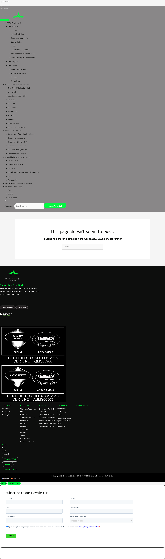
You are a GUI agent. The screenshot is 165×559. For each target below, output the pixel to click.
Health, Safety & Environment (23, 57)
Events (10, 194)
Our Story (14, 30)
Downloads (12, 197)
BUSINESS (42, 405)
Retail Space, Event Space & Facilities (23, 172)
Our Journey (13, 26)
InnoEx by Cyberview (16, 127)
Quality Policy (16, 42)
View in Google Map (8, 307)
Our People (12, 65)
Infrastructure (13, 123)
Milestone (15, 46)
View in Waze (22, 307)
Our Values (15, 77)
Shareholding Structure (20, 49)
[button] (6, 201)
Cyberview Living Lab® (17, 142)
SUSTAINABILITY (82, 405)
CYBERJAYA (24, 405)
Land (10, 176)
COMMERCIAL (62, 405)
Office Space (13, 160)
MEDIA (4, 444)
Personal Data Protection (106, 476)
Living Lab (12, 92)
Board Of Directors (18, 69)
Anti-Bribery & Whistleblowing (23, 53)
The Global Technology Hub (19, 88)
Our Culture (15, 81)
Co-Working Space (15, 164)
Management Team (18, 73)
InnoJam (11, 103)
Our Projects (13, 61)
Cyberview (4, 1)
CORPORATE (6, 405)
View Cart (3, 483)
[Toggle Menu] (4, 20)
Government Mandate (19, 38)
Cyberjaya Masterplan (16, 138)
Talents (11, 119)
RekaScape (12, 100)
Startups (11, 115)
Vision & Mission (17, 34)
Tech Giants (12, 111)
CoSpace (11, 168)
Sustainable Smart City (17, 96)
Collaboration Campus (17, 153)
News (10, 190)
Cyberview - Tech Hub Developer (21, 134)
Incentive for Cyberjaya (17, 149)
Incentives (12, 107)
